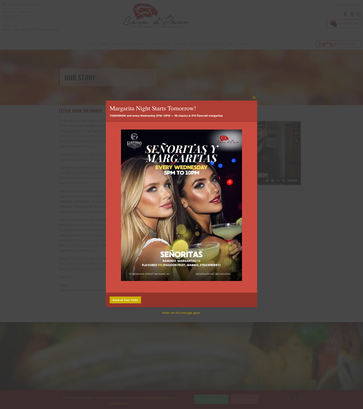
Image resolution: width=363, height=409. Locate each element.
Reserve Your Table (125, 300)
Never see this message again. (181, 313)
